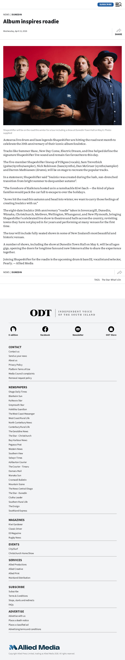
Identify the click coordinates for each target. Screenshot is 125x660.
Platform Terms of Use (19, 369)
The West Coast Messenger (22, 414)
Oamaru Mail (15, 471)
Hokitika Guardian (18, 409)
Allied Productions (18, 564)
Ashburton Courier (18, 462)
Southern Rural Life (18, 502)
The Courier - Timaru (19, 466)
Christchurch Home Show (21, 553)
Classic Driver (15, 529)
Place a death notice (19, 620)
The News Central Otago (21, 488)
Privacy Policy (15, 365)
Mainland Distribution (19, 578)
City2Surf (13, 549)
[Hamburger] (118, 4)
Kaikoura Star (15, 400)
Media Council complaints (21, 373)
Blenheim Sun (15, 396)
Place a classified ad (18, 625)
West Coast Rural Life (19, 418)
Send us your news (18, 356)
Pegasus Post (15, 444)
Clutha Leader (15, 497)
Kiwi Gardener (16, 524)
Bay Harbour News (18, 440)
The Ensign (14, 506)
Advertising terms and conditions (25, 629)
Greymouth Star (16, 405)
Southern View (16, 453)
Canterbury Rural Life (19, 427)
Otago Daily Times (18, 391)
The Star (106, 280)
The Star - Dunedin (18, 493)
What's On (116, 280)
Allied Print (14, 573)
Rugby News (15, 537)
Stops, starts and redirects (21, 600)
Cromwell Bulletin (17, 480)
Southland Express (18, 510)
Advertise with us (17, 616)
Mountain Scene (17, 484)
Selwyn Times (15, 458)
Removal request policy (20, 378)
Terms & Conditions (18, 596)
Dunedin (17, 14)
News (6, 14)
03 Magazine (15, 533)
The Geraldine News (18, 431)
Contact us (14, 351)
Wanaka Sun (15, 475)
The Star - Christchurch (20, 436)
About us (13, 360)
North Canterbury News (20, 422)
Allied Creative (16, 569)
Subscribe (105, 4)
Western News (15, 449)
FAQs (11, 604)
